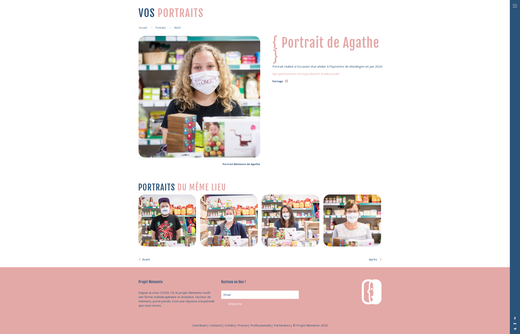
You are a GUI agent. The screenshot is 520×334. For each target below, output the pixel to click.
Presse (242, 325)
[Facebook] (515, 318)
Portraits (161, 27)
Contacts (216, 325)
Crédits (230, 325)
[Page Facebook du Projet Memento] (286, 81)
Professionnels (260, 325)
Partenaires (282, 325)
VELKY (177, 27)
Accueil (143, 27)
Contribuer (199, 325)
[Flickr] (515, 323)
